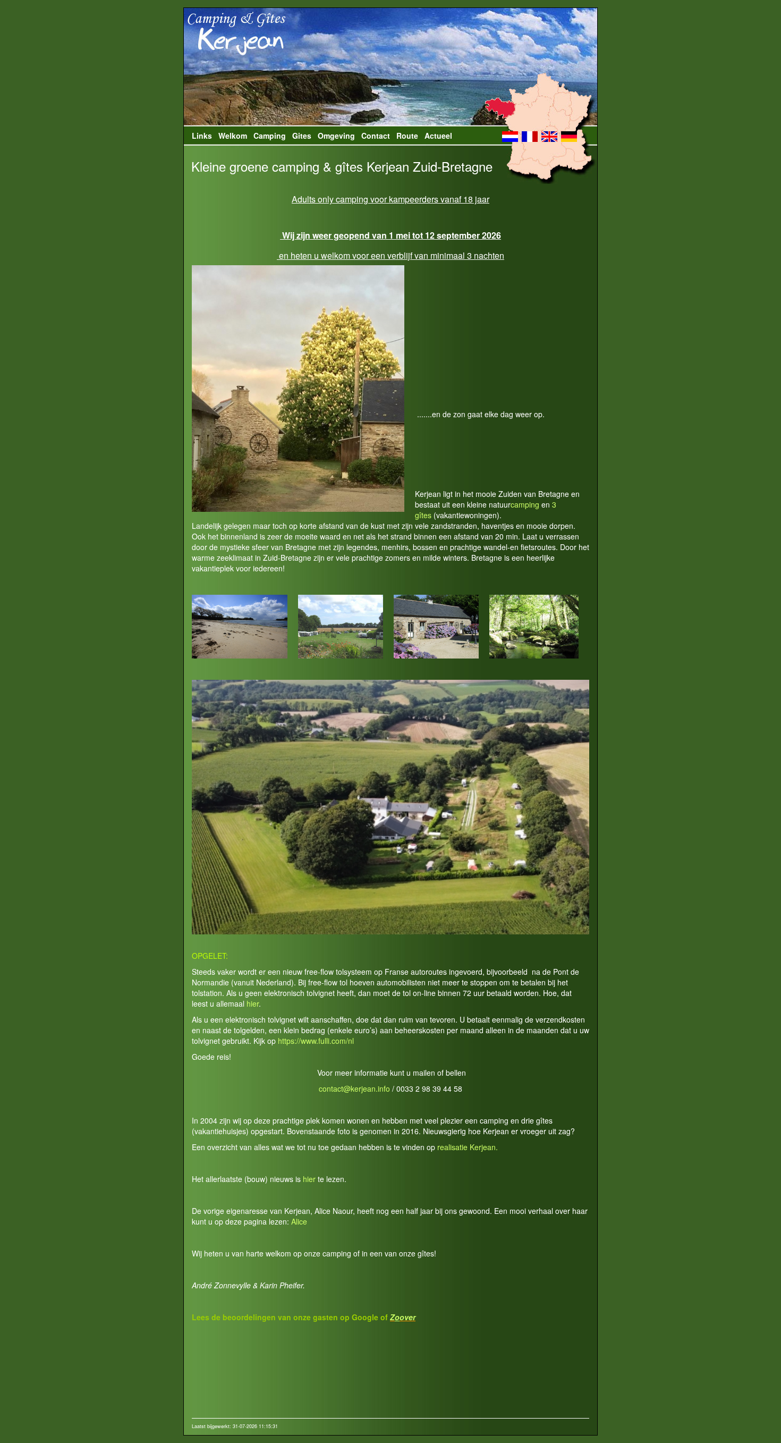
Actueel (438, 135)
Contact (375, 135)
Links (202, 135)
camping (525, 504)
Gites (301, 135)
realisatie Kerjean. (467, 1147)
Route (407, 135)
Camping (269, 135)
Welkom (232, 135)
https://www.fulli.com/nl (316, 1040)
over (407, 1317)
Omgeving (336, 135)
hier (253, 1003)
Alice (299, 1221)
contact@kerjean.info (354, 1088)
